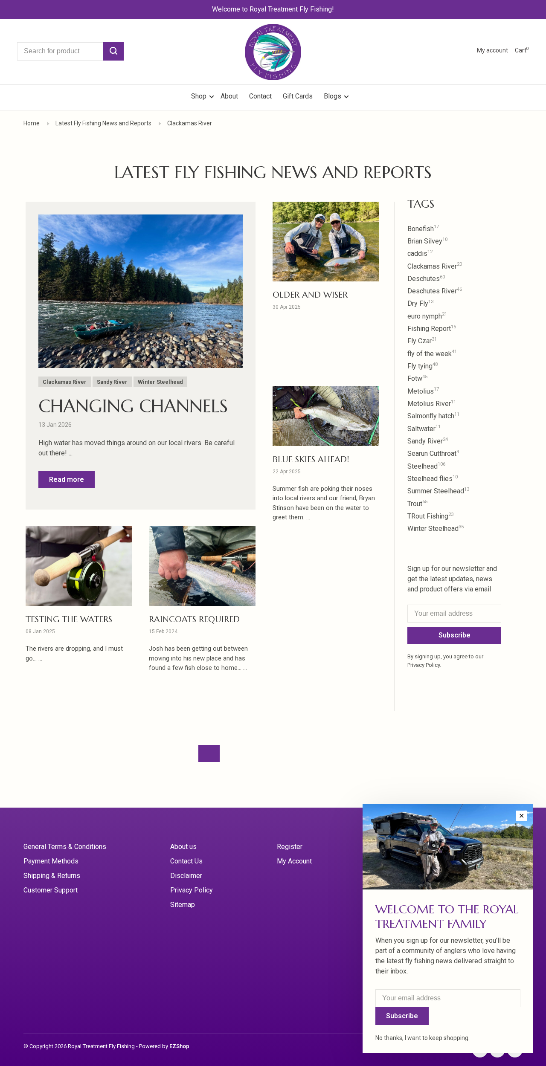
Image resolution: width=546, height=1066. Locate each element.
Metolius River (431, 404)
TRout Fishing (430, 516)
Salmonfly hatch (433, 416)
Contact (260, 96)
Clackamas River (189, 123)
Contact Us (186, 861)
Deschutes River (434, 291)
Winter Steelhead (160, 382)
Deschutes (426, 279)
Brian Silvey (427, 241)
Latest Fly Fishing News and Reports (103, 123)
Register (289, 847)
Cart (522, 50)
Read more (66, 479)
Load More (209, 753)
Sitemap (182, 905)
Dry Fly (420, 303)
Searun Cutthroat (433, 453)
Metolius (423, 391)
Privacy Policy (191, 890)
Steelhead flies (432, 479)
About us (183, 847)
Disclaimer (186, 876)
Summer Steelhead (438, 491)
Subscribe (454, 635)
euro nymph (427, 316)
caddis (420, 253)
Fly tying (422, 366)
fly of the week (432, 354)
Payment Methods (50, 861)
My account (492, 50)
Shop (199, 96)
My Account (294, 861)
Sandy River (112, 382)
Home (31, 123)
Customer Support (50, 890)
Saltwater (424, 429)
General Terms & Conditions (64, 847)
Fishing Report (431, 328)
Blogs (332, 96)
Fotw (417, 378)
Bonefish (423, 229)
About (229, 96)
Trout (417, 504)
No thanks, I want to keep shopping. (422, 1037)
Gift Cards (298, 96)
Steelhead (426, 466)
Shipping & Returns (51, 876)
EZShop (179, 1046)
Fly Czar (422, 341)
